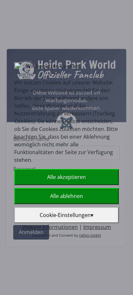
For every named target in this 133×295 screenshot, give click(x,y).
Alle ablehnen (66, 196)
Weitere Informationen (50, 227)
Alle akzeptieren (66, 177)
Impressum (97, 227)
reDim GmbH (90, 235)
